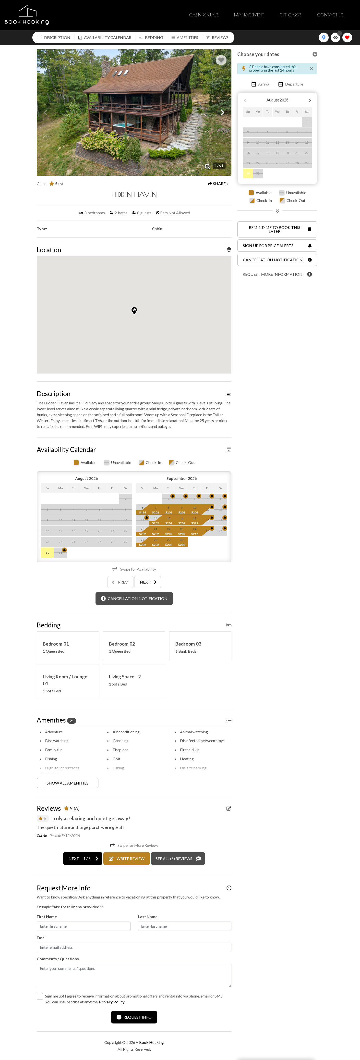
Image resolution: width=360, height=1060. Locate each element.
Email (42, 937)
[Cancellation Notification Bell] (64, 550)
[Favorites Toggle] (347, 37)
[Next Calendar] (310, 100)
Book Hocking (151, 1042)
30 (248, 173)
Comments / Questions (58, 958)
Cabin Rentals (203, 14)
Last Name (147, 916)
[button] (45, 112)
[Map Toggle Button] (324, 37)
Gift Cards (290, 14)
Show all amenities (67, 783)
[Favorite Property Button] (221, 60)
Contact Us (330, 14)
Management (249, 14)
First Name (47, 916)
